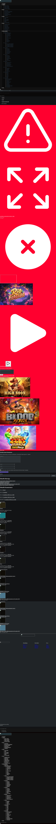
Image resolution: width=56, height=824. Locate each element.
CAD (7, 808)
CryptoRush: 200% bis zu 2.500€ (8, 494)
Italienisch (8, 52)
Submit (1, 374)
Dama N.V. (8, 63)
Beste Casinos (6, 6)
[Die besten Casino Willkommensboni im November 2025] (2, 630)
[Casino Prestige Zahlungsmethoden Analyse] (2, 575)
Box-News (6, 29)
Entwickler (6, 77)
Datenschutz (4, 731)
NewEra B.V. (9, 64)
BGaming (8, 84)
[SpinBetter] (2, 529)
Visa (7, 36)
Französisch (9, 51)
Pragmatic (36, 647)
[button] (16, 294)
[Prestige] (2, 507)
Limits (5, 42)
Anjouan (8, 57)
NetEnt (8, 80)
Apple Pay (25, 646)
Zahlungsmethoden (7, 765)
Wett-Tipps (6, 26)
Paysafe (24, 647)
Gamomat (8, 86)
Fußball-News (6, 27)
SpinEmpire (2, 518)
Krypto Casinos (7, 8)
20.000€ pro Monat (10, 46)
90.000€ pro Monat (10, 44)
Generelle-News (7, 30)
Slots (5, 18)
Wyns (1, 563)
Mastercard (8, 35)
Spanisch (8, 50)
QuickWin (2, 552)
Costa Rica (8, 60)
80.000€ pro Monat (10, 45)
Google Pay (9, 34)
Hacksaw (8, 82)
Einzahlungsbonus (7, 14)
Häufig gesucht (4, 31)
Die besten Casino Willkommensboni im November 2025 (10, 631)
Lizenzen (6, 54)
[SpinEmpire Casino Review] (2, 582)
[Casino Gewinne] (5, 1)
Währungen (6, 72)
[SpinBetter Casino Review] (2, 590)
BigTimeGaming (9, 85)
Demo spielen (8, 366)
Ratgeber (47, 647)
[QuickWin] (2, 551)
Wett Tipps (6, 764)
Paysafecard (9, 37)
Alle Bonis (6, 10)
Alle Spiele (6, 17)
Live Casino (6, 19)
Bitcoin (8, 39)
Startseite (3, 3)
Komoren (8, 56)
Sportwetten (6, 20)
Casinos (3, 4)
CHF (7, 807)
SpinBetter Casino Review (4, 591)
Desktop (8, 68)
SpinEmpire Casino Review (5, 583)
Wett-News (6, 25)
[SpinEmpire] (2, 517)
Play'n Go (36, 646)
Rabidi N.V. (9, 65)
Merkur (36, 644)
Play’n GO (8, 79)
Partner (47, 646)
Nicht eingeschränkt (10, 43)
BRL (7, 76)
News (3, 23)
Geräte (5, 67)
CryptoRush (5, 492)
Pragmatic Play (9, 78)
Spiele (3, 16)
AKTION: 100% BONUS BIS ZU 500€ (7, 216)
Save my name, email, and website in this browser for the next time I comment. (14, 470)
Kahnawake (9, 58)
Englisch (8, 49)
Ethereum (8, 40)
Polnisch (8, 53)
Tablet (8, 70)
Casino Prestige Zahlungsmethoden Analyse (7, 480)
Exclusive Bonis (7, 12)
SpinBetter (2, 530)
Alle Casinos (6, 5)
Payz (7, 38)
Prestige (1, 508)
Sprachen (6, 47)
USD (7, 806)
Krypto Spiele (6, 22)
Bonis (3, 9)
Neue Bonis (6, 13)
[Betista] (2, 540)
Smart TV (8, 71)
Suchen (53, 475)
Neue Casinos (6, 7)
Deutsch (8, 48)
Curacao (8, 55)
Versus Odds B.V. (10, 66)
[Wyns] (2, 562)
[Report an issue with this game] (28, 160)
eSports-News (6, 28)
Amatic (8, 83)
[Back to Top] (0, 823)
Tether (8, 41)
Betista (1, 541)
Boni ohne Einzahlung (8, 11)
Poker (5, 21)
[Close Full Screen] (28, 274)
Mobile (8, 69)
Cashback (6, 15)
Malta (8, 59)
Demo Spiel (2, 397)
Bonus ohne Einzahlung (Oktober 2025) (7, 485)
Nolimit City (9, 81)
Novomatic (36, 645)
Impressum (4, 730)
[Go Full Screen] (28, 215)
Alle (47, 644)
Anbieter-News (7, 24)
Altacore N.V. (9, 62)
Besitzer (5, 61)
